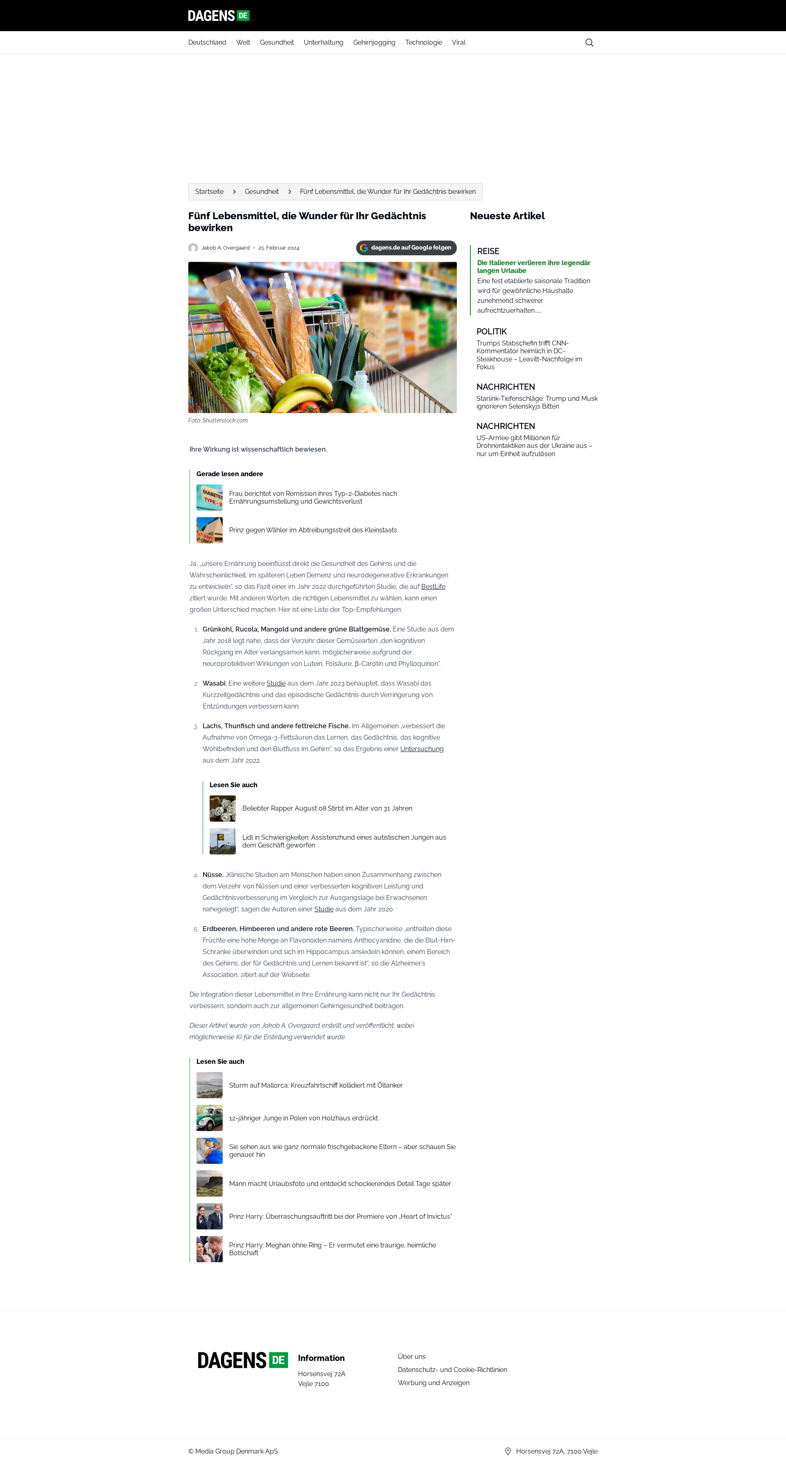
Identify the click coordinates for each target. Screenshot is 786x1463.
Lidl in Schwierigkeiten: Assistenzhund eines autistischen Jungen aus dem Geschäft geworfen (344, 841)
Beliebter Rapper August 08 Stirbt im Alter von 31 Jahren (327, 808)
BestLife (433, 587)
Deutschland (207, 42)
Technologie (423, 42)
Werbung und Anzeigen (434, 1383)
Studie (276, 683)
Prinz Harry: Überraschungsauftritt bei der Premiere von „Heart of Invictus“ (340, 1216)
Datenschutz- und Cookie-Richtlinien (452, 1370)
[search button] (589, 42)
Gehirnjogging (374, 42)
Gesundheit (277, 42)
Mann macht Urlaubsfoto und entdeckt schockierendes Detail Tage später (340, 1184)
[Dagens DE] (393, 16)
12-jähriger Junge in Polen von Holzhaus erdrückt (303, 1118)
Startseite (209, 191)
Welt (243, 42)
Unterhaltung (323, 42)
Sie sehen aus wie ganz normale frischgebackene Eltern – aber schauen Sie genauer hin (342, 1151)
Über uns (412, 1357)
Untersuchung (422, 749)
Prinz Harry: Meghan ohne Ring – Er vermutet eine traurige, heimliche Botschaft (332, 1249)
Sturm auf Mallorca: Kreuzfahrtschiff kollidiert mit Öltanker (316, 1085)
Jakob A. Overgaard (225, 248)
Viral (458, 42)
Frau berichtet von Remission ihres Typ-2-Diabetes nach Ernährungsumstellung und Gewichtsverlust (313, 497)
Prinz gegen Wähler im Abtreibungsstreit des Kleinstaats (313, 530)
